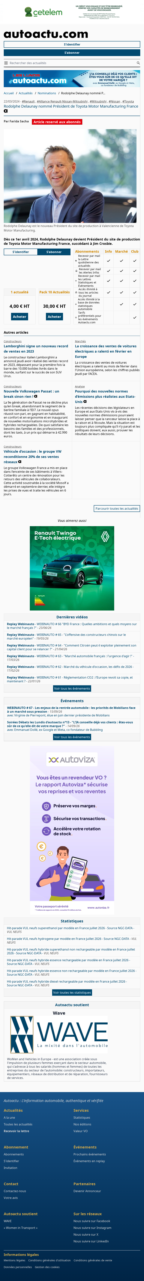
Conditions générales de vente (93, 1260)
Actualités (26, 93)
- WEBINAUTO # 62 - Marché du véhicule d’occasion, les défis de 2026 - (70, 669)
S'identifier (72, 44)
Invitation (10, 1168)
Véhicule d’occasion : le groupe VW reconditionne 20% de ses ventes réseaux (32, 456)
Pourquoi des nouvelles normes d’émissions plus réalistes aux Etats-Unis (105, 396)
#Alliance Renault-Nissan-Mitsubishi (62, 101)
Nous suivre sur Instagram (92, 1228)
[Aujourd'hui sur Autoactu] (72, 34)
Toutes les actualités (18, 1124)
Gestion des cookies (47, 1267)
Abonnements (14, 1154)
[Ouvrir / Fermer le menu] (7, 63)
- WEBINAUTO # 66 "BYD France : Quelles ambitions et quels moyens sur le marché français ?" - (72, 626)
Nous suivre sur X (86, 1234)
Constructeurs (13, 341)
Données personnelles (18, 1267)
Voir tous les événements (72, 688)
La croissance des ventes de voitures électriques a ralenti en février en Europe (105, 351)
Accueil (9, 93)
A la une (9, 1117)
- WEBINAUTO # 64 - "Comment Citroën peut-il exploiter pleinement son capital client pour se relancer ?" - (71, 647)
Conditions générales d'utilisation (49, 1260)
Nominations (47, 93)
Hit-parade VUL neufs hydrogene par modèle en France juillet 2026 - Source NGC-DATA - (72, 941)
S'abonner (72, 53)
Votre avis (11, 1198)
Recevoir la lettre (16, 1131)
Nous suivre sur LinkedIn (91, 1241)
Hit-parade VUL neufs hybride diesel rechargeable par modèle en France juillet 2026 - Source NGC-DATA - (67, 983)
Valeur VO (81, 1131)
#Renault (28, 101)
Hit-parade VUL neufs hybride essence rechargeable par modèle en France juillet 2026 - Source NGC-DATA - (68, 962)
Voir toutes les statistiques (72, 992)
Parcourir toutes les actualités (117, 508)
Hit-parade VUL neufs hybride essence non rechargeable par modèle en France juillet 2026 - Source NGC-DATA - (71, 973)
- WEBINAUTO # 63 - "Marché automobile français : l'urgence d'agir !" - (70, 658)
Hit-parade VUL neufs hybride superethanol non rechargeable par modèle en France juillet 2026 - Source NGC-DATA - (71, 951)
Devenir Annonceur (87, 1191)
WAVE (8, 1221)
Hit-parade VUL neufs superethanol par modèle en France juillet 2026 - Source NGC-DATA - (70, 930)
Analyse (80, 386)
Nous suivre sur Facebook (92, 1221)
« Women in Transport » (21, 1228)
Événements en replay (89, 1161)
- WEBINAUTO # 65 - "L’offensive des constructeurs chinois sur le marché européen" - (66, 636)
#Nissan (114, 101)
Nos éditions (82, 1124)
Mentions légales (14, 1260)
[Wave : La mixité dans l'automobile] (59, 1034)
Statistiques (82, 1117)
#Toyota (128, 101)
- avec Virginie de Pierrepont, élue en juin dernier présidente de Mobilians (71, 711)
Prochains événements (90, 1154)
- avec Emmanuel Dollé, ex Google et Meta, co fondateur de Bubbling (70, 726)
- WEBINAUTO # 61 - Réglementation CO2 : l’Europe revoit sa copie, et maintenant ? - (70, 679)
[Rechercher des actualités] (138, 63)
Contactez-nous (15, 1191)
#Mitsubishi (98, 101)
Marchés (80, 341)
